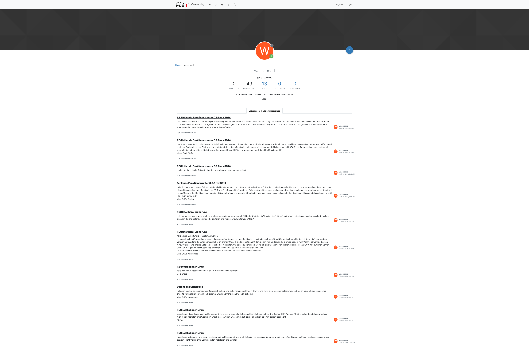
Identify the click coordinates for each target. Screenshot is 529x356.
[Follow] (271, 56)
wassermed (343, 126)
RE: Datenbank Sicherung (192, 212)
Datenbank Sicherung (190, 286)
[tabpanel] (264, 233)
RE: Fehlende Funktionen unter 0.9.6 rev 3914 (204, 117)
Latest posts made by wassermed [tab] (264, 111)
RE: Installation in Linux (190, 266)
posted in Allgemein (186, 133)
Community (197, 4)
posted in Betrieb (185, 224)
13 (264, 84)
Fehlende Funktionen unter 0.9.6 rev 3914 (201, 183)
